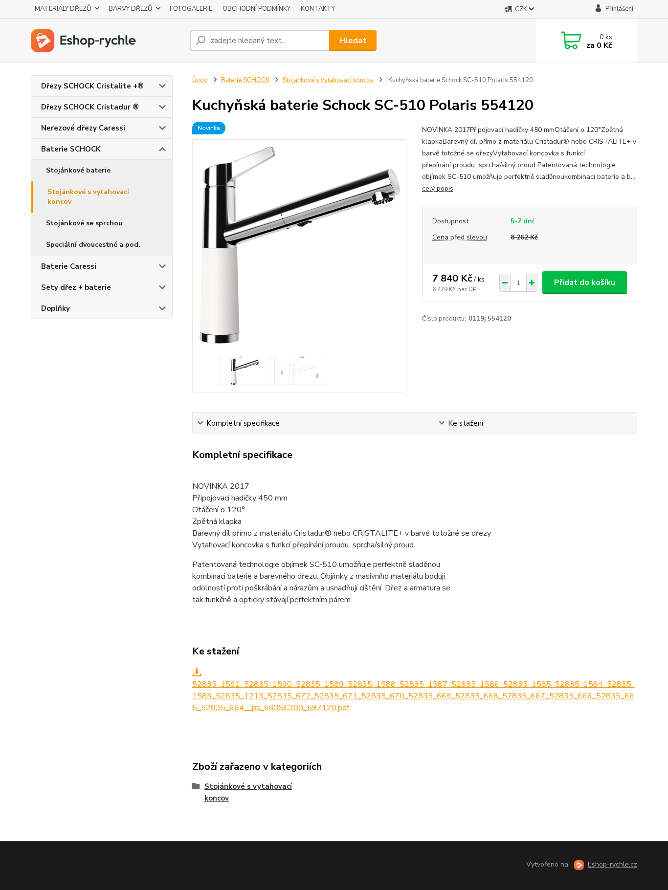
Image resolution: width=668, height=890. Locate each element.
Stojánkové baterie (78, 170)
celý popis (437, 188)
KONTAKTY (318, 8)
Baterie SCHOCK (71, 149)
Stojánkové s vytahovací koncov (88, 196)
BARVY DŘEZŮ (130, 8)
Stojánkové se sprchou (84, 223)
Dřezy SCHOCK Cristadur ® (90, 107)
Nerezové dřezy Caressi (83, 128)
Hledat (352, 40)
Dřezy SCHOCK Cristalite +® (92, 86)
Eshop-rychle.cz (612, 864)
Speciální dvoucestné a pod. (93, 244)
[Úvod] (106, 40)
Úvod (200, 80)
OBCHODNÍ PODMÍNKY (256, 8)
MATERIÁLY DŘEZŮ (63, 8)
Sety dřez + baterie (76, 287)
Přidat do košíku (584, 282)
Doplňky (55, 308)
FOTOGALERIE (191, 8)
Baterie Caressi (68, 266)
